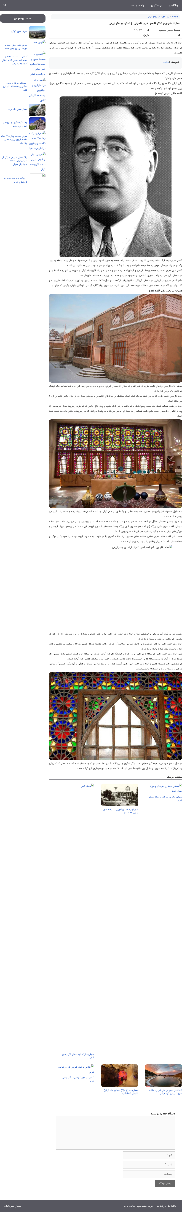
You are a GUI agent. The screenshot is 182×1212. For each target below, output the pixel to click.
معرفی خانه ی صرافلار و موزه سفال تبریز (165, 798)
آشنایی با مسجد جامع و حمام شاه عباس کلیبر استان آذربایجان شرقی (14, 60)
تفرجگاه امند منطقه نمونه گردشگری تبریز (15, 180)
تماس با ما (129, 1206)
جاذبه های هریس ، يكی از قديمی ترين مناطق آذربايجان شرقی (14, 160)
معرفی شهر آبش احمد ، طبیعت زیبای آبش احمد (16, 46)
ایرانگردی (173, 5)
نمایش (165, 62)
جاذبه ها (175, 16)
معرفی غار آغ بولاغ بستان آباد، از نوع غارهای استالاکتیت (120, 1091)
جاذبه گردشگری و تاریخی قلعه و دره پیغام (15, 124)
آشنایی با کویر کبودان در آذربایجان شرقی (78, 1079)
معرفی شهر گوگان (19, 31)
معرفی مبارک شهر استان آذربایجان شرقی (78, 1055)
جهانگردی (156, 5)
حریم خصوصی (145, 1206)
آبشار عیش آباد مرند (17, 109)
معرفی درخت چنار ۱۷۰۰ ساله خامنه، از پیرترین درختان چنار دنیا (14, 139)
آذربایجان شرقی (154, 16)
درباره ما (161, 1206)
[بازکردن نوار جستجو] (5, 5)
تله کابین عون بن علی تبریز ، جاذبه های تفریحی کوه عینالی (165, 1091)
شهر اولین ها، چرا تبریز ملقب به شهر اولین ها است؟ (120, 811)
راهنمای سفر (137, 5)
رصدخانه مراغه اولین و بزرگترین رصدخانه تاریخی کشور (15, 86)
